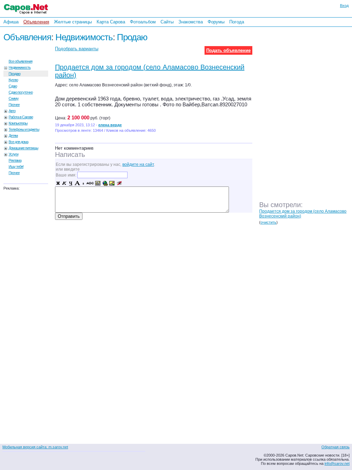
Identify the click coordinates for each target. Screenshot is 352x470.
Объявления (36, 21)
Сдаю (13, 86)
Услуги (13, 154)
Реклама (15, 160)
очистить (268, 222)
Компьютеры (18, 123)
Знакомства (190, 21)
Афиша (11, 21)
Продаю (132, 37)
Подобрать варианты (76, 48)
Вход (344, 5)
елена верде (110, 125)
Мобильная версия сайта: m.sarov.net (35, 447)
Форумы (216, 21)
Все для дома (18, 142)
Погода (236, 21)
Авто (12, 111)
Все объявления (20, 61)
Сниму (14, 98)
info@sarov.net (337, 463)
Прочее (14, 105)
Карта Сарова (111, 21)
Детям (13, 135)
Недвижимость (84, 37)
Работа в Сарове (21, 117)
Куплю (13, 80)
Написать (70, 154)
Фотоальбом (143, 21)
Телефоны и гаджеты (24, 129)
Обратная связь (335, 447)
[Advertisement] (307, 120)
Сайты (167, 21)
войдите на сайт (138, 164)
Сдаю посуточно (21, 92)
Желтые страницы (73, 21)
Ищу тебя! (16, 166)
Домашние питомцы (23, 148)
